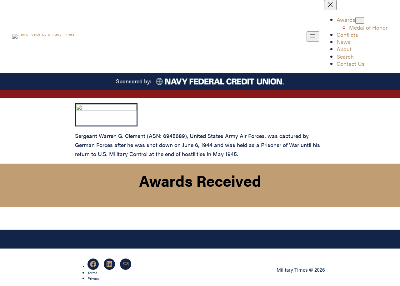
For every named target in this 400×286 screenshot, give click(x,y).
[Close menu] (330, 5)
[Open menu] (313, 36)
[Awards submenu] (359, 20)
